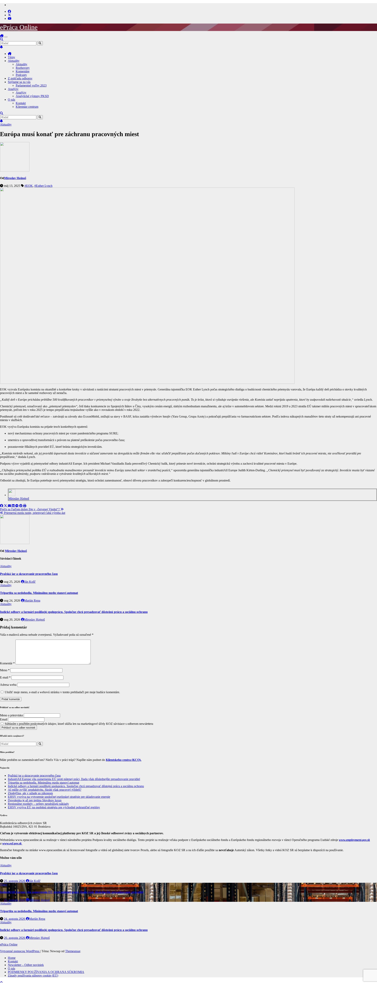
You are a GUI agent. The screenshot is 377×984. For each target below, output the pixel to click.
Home (12, 957)
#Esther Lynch (43, 185)
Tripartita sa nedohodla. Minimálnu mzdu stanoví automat (39, 593)
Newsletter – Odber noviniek (26, 965)
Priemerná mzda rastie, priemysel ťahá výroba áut (34, 512)
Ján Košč (30, 581)
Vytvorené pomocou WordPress (20, 951)
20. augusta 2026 (15, 937)
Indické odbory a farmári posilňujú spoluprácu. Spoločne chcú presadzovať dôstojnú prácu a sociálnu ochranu (74, 612)
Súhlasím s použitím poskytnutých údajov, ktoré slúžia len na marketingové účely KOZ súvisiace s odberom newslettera (78, 723)
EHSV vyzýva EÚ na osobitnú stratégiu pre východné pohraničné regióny (54, 807)
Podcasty (21, 75)
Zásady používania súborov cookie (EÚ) (33, 975)
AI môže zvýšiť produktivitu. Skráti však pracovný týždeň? (44, 789)
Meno (5, 670)
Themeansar (72, 951)
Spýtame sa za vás (19, 82)
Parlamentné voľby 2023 (31, 85)
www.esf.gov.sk (12, 843)
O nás (11, 99)
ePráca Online (19, 27)
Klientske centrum (27, 106)
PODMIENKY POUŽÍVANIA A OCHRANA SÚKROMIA (46, 972)
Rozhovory (23, 67)
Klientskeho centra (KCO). (123, 759)
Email (3, 719)
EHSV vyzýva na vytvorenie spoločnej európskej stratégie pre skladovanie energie (59, 796)
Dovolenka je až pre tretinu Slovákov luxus (34, 800)
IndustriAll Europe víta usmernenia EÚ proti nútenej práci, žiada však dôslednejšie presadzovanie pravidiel (74, 779)
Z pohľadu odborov (20, 78)
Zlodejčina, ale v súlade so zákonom (30, 793)
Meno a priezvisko (11, 715)
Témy (11, 57)
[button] (1, 39)
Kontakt (21, 103)
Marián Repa (32, 600)
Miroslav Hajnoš (15, 178)
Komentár (7, 663)
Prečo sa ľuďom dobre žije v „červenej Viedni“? (30, 509)
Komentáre (22, 71)
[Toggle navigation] (5, 36)
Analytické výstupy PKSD (32, 96)
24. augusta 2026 (15, 918)
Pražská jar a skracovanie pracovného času (29, 573)
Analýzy (13, 89)
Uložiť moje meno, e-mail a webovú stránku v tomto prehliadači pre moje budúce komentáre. (62, 692)
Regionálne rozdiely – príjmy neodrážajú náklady (38, 803)
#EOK (29, 185)
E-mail (5, 677)
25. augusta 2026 (15, 881)
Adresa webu (8, 684)
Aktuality (13, 60)
